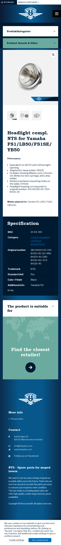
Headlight (44, 237)
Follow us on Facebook (26, 456)
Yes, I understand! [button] (40, 540)
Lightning (36, 240)
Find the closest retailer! (30, 352)
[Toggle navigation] (56, 13)
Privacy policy (16, 419)
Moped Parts (38, 244)
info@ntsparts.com (23, 446)
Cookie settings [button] (16, 540)
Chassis (35, 237)
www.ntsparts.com (23, 449)
